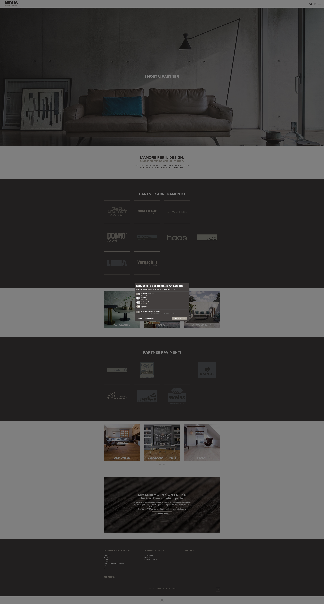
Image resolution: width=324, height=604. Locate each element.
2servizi (144, 295)
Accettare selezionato (146, 318)
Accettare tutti (179, 318)
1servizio (144, 299)
